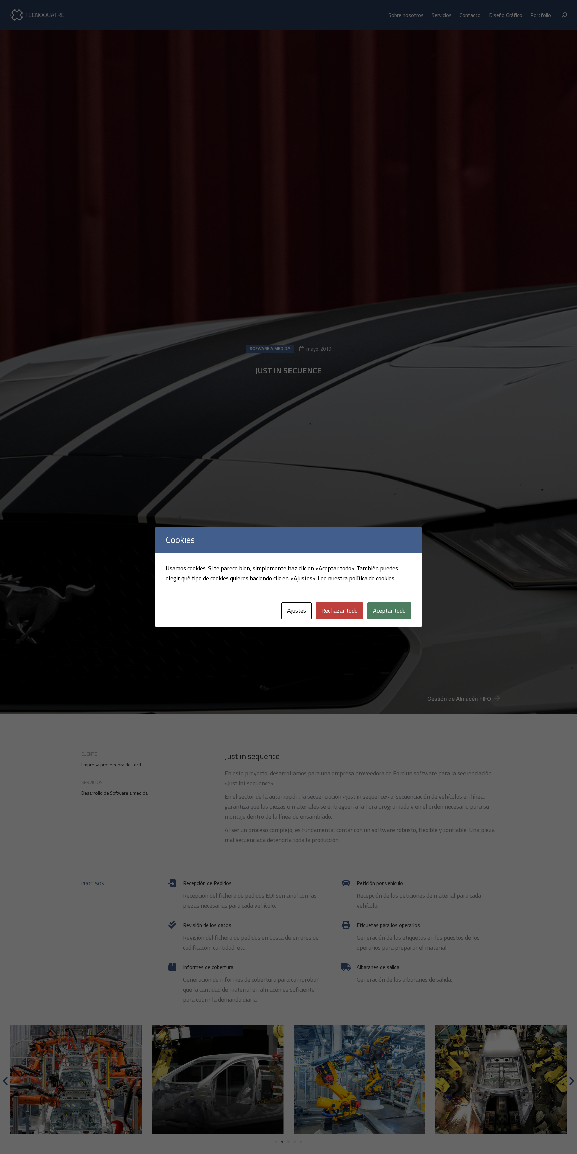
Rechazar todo (339, 610)
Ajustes (296, 610)
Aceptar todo (389, 610)
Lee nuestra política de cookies (356, 578)
